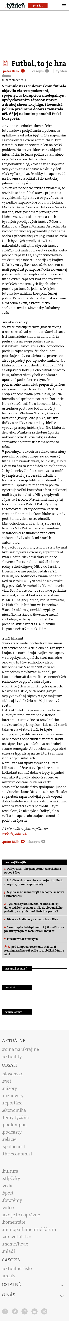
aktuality (12, 1056)
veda (7, 1186)
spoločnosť (14, 1147)
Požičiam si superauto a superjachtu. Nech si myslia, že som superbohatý (33, 882)
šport (8, 1193)
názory (10, 1088)
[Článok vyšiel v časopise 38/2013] (6, 63)
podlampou (15, 1125)
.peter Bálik (11, 71)
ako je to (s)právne (21, 1215)
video (8, 1207)
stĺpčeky (11, 1178)
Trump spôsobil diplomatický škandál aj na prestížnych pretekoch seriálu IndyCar (34, 929)
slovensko (13, 1074)
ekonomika (14, 1110)
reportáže (12, 1103)
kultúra (10, 1171)
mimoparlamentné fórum (29, 1229)
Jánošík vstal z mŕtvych (21, 939)
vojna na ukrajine (21, 1049)
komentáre (14, 1222)
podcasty (12, 1132)
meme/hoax (15, 1244)
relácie (9, 1139)
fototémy (12, 1200)
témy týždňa (16, 1117)
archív (9, 1276)
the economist (17, 1154)
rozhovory (13, 1096)
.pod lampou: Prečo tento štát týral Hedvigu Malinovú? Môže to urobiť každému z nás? (34, 950)
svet (7, 1081)
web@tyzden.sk (14, 833)
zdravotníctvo (17, 1237)
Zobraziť (21, 968)
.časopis (37, 71)
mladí (9, 1251)
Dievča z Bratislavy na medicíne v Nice (31, 919)
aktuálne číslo (17, 1268)
